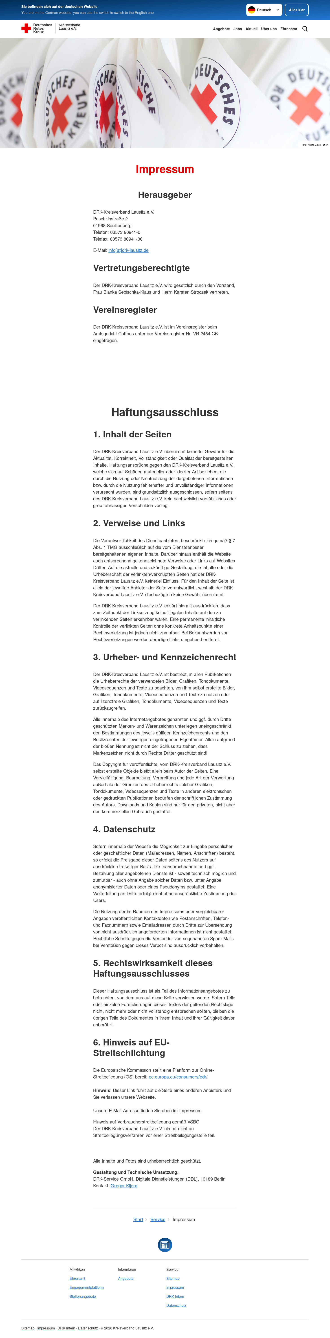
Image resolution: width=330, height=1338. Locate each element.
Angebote (221, 28)
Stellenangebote (83, 1296)
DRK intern (175, 1296)
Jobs (237, 28)
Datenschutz (176, 1305)
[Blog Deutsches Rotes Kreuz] (165, 1245)
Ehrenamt (288, 28)
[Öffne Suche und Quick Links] (305, 28)
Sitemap (173, 1278)
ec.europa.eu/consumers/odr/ (178, 1076)
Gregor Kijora (124, 1185)
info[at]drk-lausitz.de (128, 250)
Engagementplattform (87, 1287)
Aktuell (251, 28)
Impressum (175, 1287)
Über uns (269, 28)
